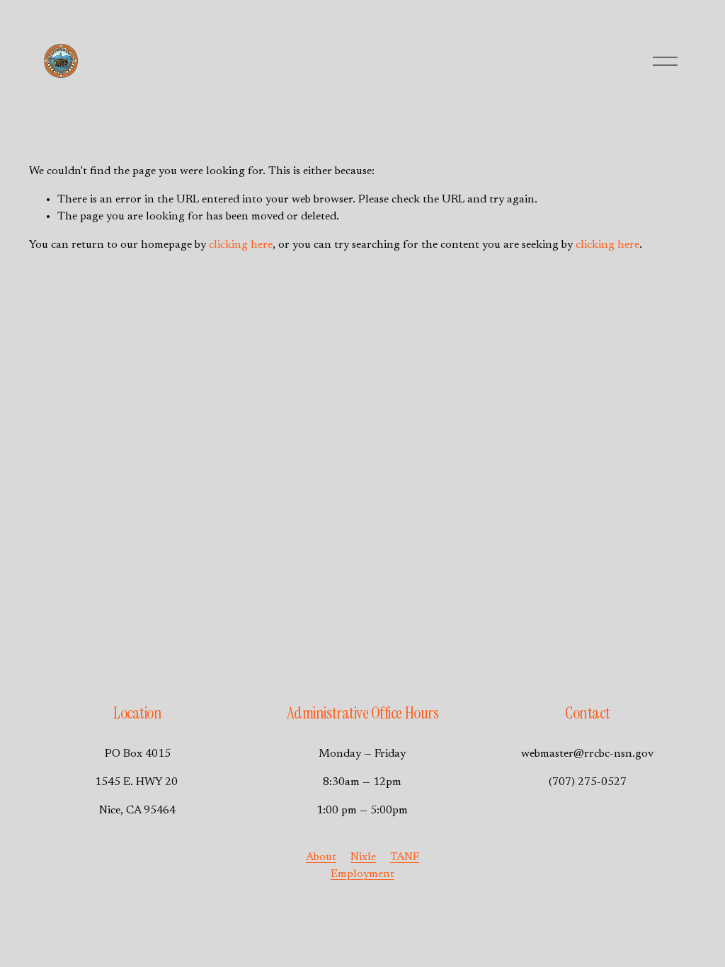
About (321, 857)
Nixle (363, 857)
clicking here (241, 245)
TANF (404, 857)
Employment (362, 874)
